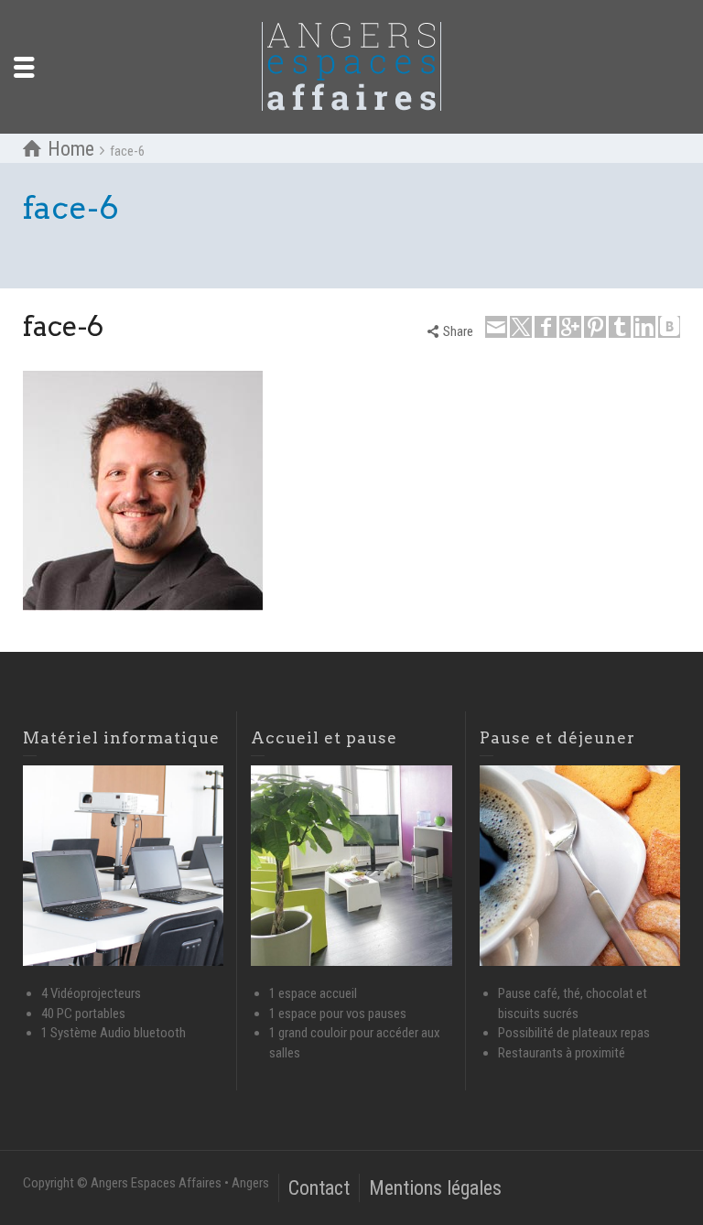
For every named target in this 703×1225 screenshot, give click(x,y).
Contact (319, 1187)
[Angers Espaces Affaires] (351, 65)
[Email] (496, 327)
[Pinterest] (595, 327)
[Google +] (570, 327)
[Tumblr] (620, 327)
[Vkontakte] (669, 327)
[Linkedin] (644, 327)
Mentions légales (435, 1187)
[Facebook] (546, 327)
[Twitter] (521, 327)
